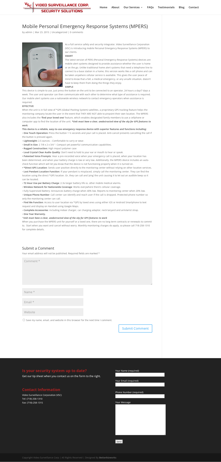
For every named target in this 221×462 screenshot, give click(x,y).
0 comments (76, 32)
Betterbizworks (107, 457)
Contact (194, 7)
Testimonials (166, 7)
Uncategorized (59, 32)
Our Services (132, 7)
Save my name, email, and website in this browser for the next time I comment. (69, 320)
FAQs (150, 7)
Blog (181, 7)
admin (28, 32)
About (115, 7)
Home (103, 7)
